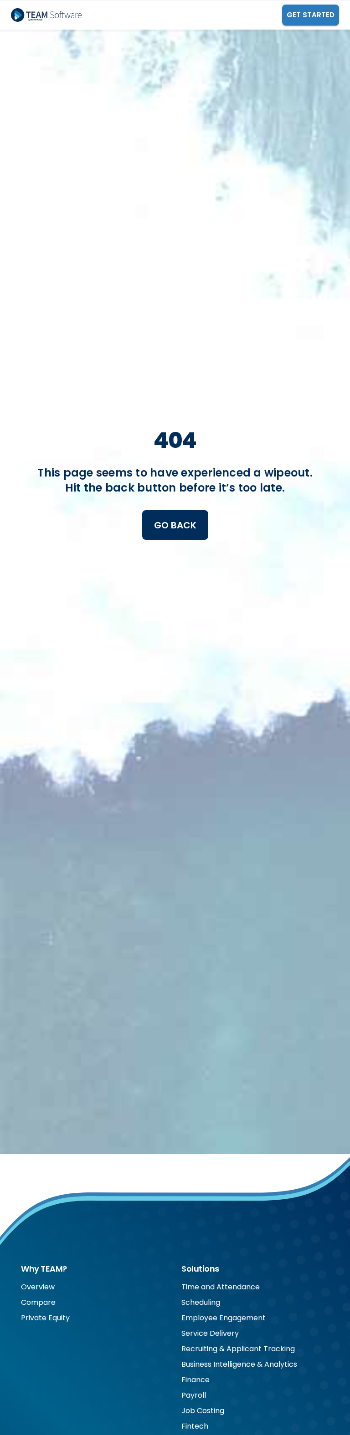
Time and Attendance (220, 1287)
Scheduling (200, 1302)
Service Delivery (210, 1333)
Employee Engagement (223, 1318)
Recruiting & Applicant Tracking (238, 1349)
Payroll (193, 1395)
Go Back (175, 525)
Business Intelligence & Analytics (239, 1364)
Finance (195, 1379)
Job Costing (202, 1410)
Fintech (194, 1426)
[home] (46, 15)
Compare (38, 1302)
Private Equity (45, 1318)
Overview (38, 1287)
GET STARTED (311, 15)
